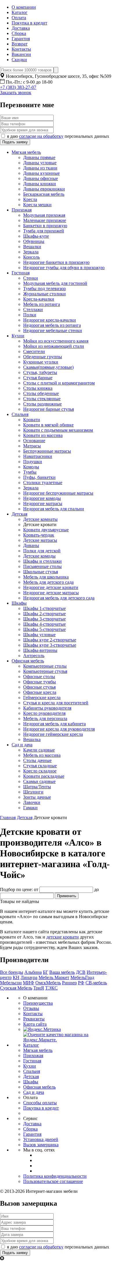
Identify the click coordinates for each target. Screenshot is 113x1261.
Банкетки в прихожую (45, 225)
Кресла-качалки (38, 299)
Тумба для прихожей (43, 230)
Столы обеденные (41, 393)
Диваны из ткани (40, 167)
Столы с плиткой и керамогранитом (59, 382)
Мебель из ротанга (41, 304)
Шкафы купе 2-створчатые (49, 639)
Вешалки (32, 246)
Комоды (31, 466)
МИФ (28, 982)
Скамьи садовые (39, 781)
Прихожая (22, 209)
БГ (45, 972)
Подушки (32, 461)
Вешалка (32, 739)
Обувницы (33, 241)
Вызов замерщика (41, 1144)
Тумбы (30, 472)
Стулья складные (40, 765)
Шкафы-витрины (40, 650)
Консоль (31, 257)
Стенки (30, 278)
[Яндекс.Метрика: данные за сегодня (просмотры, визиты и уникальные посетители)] (42, 1029)
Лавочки (31, 802)
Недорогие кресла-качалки (49, 320)
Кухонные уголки (40, 361)
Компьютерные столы (45, 666)
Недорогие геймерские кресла (53, 734)
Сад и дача (22, 744)
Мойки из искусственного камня (55, 340)
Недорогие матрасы (42, 503)
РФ (81, 982)
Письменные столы (42, 566)
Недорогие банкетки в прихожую (56, 262)
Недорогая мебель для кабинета (54, 723)
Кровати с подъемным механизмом (58, 430)
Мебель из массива (42, 755)
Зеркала (31, 251)
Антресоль (33, 655)
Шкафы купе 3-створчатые (49, 645)
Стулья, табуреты (40, 372)
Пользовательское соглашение (53, 1181)
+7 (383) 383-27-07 (18, 87)
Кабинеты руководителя (47, 708)
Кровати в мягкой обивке (48, 424)
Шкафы (19, 603)
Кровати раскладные (43, 776)
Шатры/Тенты (37, 786)
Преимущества (38, 1003)
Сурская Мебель (16, 987)
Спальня (20, 414)
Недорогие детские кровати (50, 587)
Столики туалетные (42, 482)
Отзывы (31, 1008)
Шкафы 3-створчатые (44, 618)
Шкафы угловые (39, 634)
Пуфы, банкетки (39, 477)
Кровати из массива (43, 435)
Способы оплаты (40, 1102)
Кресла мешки (37, 204)
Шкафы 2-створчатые (44, 613)
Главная (8, 817)
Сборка (19, 33)
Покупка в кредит (29, 22)
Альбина (33, 972)
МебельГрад (82, 977)
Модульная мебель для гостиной (55, 283)
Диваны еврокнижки (44, 188)
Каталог (20, 12)
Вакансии (21, 54)
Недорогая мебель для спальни (53, 508)
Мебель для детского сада (48, 582)
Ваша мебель (62, 972)
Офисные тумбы (39, 681)
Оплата (19, 17)
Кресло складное (40, 770)
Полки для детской (42, 550)
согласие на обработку (41, 136)
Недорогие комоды (42, 498)
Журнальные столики (44, 293)
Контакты (21, 49)
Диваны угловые (40, 162)
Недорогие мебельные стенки (52, 330)
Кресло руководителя (44, 713)
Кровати (31, 419)
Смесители (34, 351)
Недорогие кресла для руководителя (59, 728)
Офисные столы (39, 676)
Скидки (19, 59)
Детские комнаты (40, 519)
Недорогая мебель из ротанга (52, 325)
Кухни (18, 335)
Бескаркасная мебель (43, 194)
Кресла (30, 199)
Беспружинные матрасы (47, 451)
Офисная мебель (28, 660)
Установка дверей (40, 1139)
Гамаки (30, 807)
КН (16, 977)
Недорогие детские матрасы (51, 592)
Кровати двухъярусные (46, 529)
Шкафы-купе (36, 236)
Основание (34, 440)
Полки (29, 314)
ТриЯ (38, 987)
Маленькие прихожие (44, 220)
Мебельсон (11, 982)
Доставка (21, 28)
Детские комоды (39, 555)
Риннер (69, 982)
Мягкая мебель (26, 152)
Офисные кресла (39, 692)
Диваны (31, 545)
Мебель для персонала (45, 718)
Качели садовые (39, 749)
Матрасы (32, 445)
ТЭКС (51, 987)
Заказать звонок (15, 92)
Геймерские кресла (42, 697)
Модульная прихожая (44, 215)
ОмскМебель (48, 982)
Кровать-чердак (38, 534)
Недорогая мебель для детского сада (58, 597)
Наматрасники (37, 456)
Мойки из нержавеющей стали (53, 346)
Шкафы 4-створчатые (44, 624)
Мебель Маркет (54, 977)
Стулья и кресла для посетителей (55, 702)
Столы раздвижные (42, 403)
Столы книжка (37, 388)
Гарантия (21, 38)
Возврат (20, 43)
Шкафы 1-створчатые (44, 608)
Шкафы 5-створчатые (44, 629)
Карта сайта (35, 1024)
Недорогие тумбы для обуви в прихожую (64, 267)
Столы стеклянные (42, 398)
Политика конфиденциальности (55, 1176)
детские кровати (62, 936)
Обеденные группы (42, 356)
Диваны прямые (39, 157)
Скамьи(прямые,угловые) (48, 367)
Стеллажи (33, 309)
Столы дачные (37, 760)
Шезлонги (33, 791)
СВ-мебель (96, 982)
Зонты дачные (37, 797)
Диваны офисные (40, 178)
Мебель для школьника (46, 576)
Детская (19, 514)
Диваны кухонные (41, 173)
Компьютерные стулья (45, 671)
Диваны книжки (39, 183)
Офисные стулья (39, 687)
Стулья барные (37, 377)
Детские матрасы (40, 540)
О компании (24, 7)
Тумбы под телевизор (44, 288)
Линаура (29, 977)
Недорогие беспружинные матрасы (58, 493)
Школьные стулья (40, 571)
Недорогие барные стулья (48, 409)
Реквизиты (34, 1018)
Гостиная (21, 272)
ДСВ (80, 972)
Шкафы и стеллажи (42, 561)
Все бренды (11, 972)
